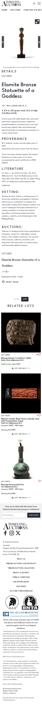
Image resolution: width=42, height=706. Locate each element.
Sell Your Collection (9, 693)
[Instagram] (11, 533)
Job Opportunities (21, 582)
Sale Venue (21, 586)
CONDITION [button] (6, 185)
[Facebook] (5, 533)
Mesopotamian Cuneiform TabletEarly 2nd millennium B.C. (16, 359)
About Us (21, 559)
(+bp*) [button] (21, 425)
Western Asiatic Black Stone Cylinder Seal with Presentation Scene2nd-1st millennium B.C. (20, 421)
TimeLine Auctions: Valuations (21, 568)
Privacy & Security (21, 573)
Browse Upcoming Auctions (12, 688)
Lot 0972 (5, 481)
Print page (12, 282)
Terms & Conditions (21, 577)
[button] (37, 21)
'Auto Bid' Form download (21, 591)
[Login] (34, 3)
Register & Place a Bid (10, 691)
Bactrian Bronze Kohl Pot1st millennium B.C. (12, 486)
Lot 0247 (5, 416)
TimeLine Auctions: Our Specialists (21, 564)
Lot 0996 (5, 355)
